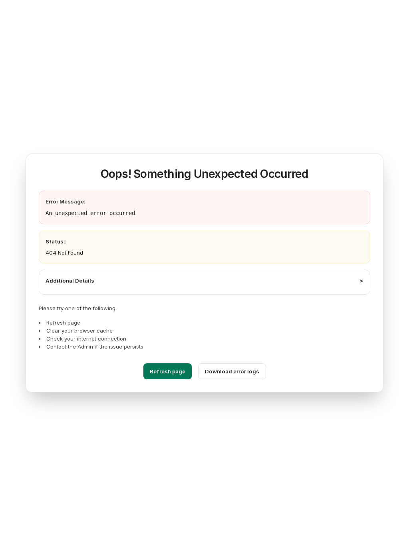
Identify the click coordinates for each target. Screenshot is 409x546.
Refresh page (167, 371)
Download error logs (232, 371)
